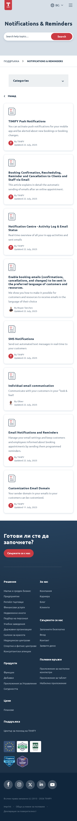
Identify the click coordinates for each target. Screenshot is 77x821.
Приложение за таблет (53, 677)
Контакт (44, 640)
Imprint (7, 806)
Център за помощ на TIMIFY (20, 730)
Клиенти (45, 607)
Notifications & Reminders (45, 61)
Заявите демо (48, 645)
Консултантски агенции (17, 651)
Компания (46, 590)
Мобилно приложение (53, 683)
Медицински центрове (17, 640)
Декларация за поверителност (20, 811)
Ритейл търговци (14, 601)
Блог (42, 601)
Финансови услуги (14, 607)
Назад (11, 96)
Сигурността (11, 688)
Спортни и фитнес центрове (20, 645)
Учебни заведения (14, 623)
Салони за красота (14, 634)
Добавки (9, 677)
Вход (43, 634)
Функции (9, 672)
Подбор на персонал (16, 618)
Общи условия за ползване (30, 806)
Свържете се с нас (18, 553)
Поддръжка (11, 61)
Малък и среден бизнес (17, 590)
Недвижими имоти (15, 612)
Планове (9, 709)
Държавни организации (18, 629)
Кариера (45, 596)
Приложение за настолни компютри (55, 670)
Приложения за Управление (20, 683)
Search (62, 36)
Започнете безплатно (52, 629)
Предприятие (11, 596)
